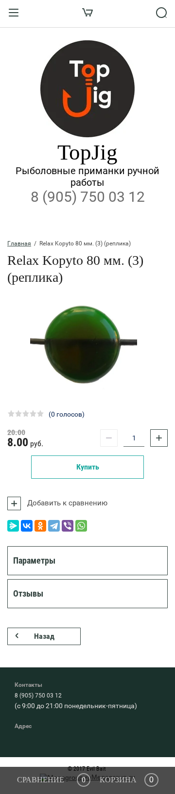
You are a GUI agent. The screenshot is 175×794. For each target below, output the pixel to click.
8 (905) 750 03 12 (88, 196)
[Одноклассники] (40, 526)
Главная (19, 243)
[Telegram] (54, 526)
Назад (44, 636)
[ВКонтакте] (27, 526)
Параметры (34, 560)
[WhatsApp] (81, 526)
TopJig (87, 152)
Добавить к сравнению (66, 503)
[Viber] (67, 526)
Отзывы (28, 593)
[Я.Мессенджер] (13, 526)
